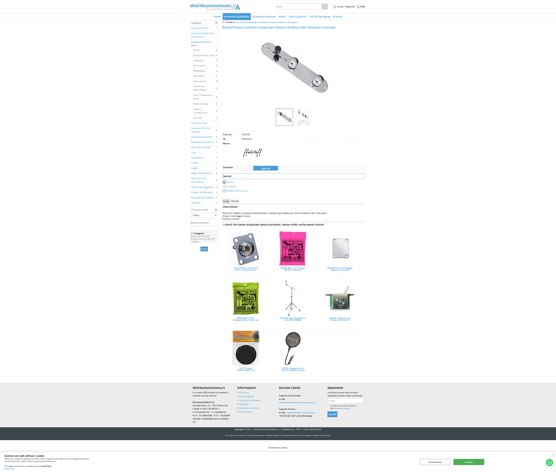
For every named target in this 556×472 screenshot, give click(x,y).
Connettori (197, 157)
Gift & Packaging (320, 16)
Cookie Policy (9, 468)
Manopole (199, 76)
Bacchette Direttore (202, 142)
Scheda (226, 201)
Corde (194, 162)
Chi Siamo (244, 392)
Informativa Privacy (248, 408)
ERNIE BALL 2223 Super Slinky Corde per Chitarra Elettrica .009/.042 (293, 269)
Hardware (199, 70)
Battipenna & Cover (204, 55)
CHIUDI (554, 454)
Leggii (194, 168)
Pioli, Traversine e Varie (203, 96)
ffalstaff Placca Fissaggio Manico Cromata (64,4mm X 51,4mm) (340, 269)
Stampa (230, 181)
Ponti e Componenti (200, 110)
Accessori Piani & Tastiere (200, 129)
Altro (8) (234, 201)
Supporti (196, 202)
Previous (259, 68)
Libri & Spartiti (298, 16)
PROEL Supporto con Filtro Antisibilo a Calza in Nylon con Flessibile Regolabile (293, 369)
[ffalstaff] (253, 162)
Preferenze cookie (278, 447)
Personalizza (435, 462)
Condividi (231, 186)
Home (217, 16)
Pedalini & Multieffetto (200, 88)
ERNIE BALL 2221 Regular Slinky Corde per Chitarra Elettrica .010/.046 (246, 319)
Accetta (469, 462)
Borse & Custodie (201, 147)
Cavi (193, 152)
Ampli (196, 50)
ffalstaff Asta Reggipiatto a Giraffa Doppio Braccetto (293, 319)
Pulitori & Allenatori (202, 192)
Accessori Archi (199, 28)
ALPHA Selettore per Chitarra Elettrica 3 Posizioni (340, 319)
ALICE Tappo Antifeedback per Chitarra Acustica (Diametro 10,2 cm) (246, 369)
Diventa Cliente (246, 396)
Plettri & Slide (200, 103)
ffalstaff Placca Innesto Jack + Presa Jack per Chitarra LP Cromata (246, 269)
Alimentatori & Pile (201, 137)
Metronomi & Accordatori (198, 180)
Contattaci (244, 404)
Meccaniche (200, 81)
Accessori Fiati (199, 123)
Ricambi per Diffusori (203, 197)
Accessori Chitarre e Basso (201, 43)
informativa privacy (342, 408)
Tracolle (197, 117)
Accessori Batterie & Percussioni (202, 35)
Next (328, 68)
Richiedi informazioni (237, 190)
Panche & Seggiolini (202, 187)
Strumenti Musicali (264, 16)
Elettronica (199, 65)
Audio (282, 16)
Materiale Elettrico (201, 173)
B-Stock (337, 16)
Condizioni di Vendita (249, 400)
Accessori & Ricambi (236, 16)
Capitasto (198, 60)
